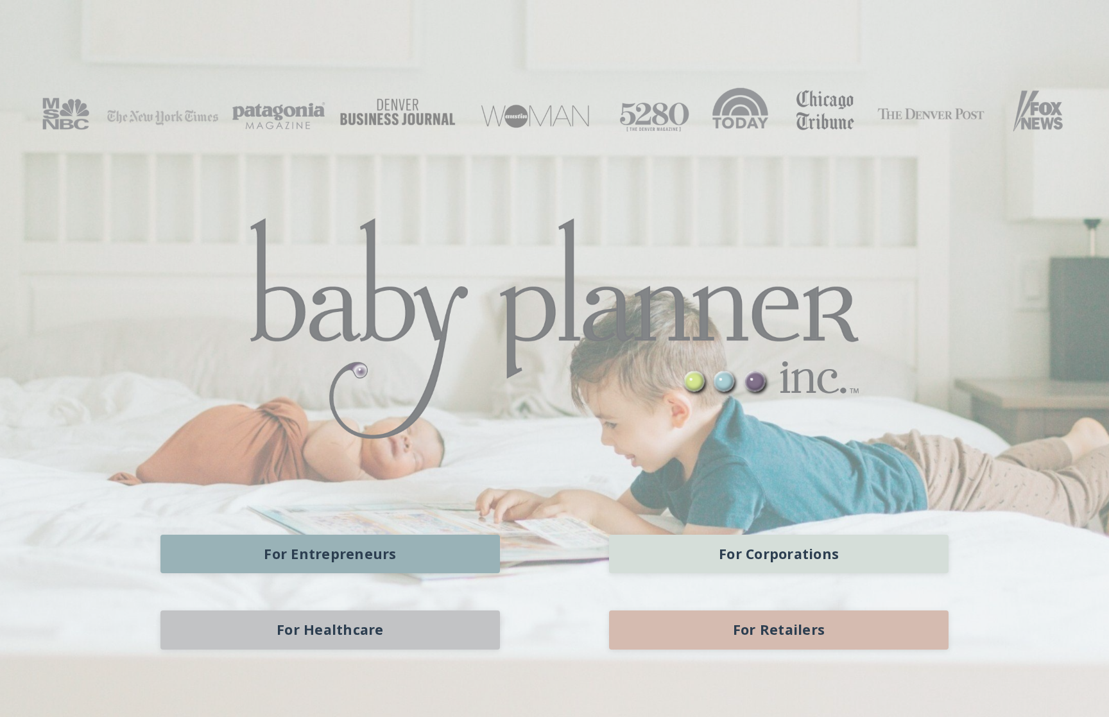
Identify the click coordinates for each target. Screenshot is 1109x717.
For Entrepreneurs (330, 553)
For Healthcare (330, 629)
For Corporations (779, 553)
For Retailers (779, 629)
